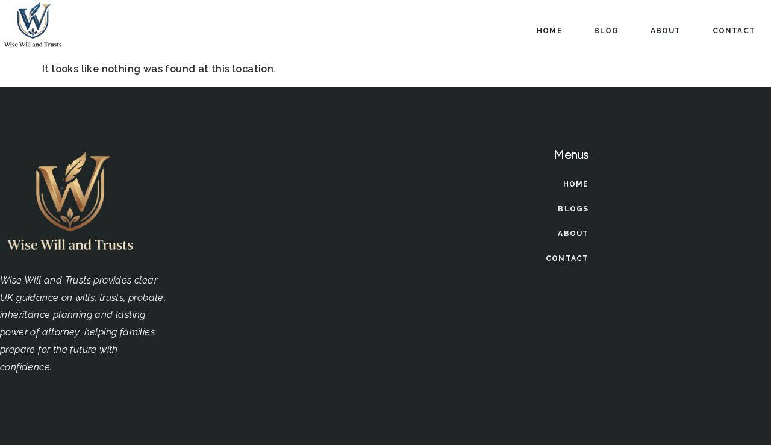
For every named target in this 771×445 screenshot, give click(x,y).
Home (550, 30)
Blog (606, 30)
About (666, 30)
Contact (734, 30)
